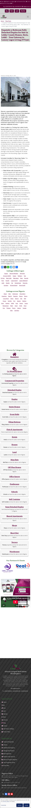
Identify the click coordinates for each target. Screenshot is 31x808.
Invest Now (6, 765)
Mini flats (15, 460)
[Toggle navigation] (28, 16)
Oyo (4, 308)
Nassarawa (6, 306)
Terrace (14, 542)
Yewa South (22, 285)
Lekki (3, 283)
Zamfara (16, 310)
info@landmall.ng (27, 6)
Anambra (4, 296)
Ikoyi (3, 280)
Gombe (10, 301)
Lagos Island (14, 280)
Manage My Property (9, 751)
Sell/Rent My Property (9, 748)
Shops (14, 525)
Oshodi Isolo (18, 283)
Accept (26, 805)
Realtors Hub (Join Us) (9, 756)
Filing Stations (14, 422)
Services (5, 720)
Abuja (5, 294)
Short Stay (14, 533)
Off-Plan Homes (14, 467)
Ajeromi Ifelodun (14, 273)
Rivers (14, 308)
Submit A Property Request (10, 759)
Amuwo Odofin (7, 276)
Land (17, 11)
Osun (25, 306)
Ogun (16, 306)
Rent (12, 11)
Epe (25, 276)
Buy (7, 11)
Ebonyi (17, 298)
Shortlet (23, 11)
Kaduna (24, 301)
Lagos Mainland (23, 280)
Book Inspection (7, 753)
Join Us (28, 1)
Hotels (14, 437)
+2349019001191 (17, 6)
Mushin (8, 283)
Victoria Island (13, 285)
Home (2, 21)
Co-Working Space (14, 371)
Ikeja (21, 278)
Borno (25, 296)
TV (12, 3)
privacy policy (6, 801)
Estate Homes (14, 407)
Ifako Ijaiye (16, 278)
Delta (12, 298)
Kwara (21, 303)
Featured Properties (8, 742)
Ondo (20, 306)
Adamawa (15, 294)
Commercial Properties (14, 381)
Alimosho (22, 273)
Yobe (11, 310)
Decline (19, 805)
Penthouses (14, 484)
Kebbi (12, 303)
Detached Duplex (14, 390)
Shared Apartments (14, 516)
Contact (5, 726)
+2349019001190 (16, 691)
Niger (11, 306)
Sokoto (19, 308)
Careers (5, 745)
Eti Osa (2, 278)
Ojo (12, 283)
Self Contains (14, 499)
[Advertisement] (15, 58)
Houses (14, 445)
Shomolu (25, 283)
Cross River (6, 298)
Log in (3, 1)
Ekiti (25, 298)
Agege (6, 273)
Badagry (20, 276)
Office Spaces (14, 476)
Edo (21, 298)
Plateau (9, 308)
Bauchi (10, 296)
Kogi (17, 303)
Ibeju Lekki (8, 278)
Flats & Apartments (14, 429)
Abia (9, 294)
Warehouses (14, 551)
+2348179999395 (9, 6)
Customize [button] (3, 805)
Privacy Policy (6, 732)
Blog (4, 723)
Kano (2, 303)
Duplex (14, 399)
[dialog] (15, 803)
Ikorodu (26, 278)
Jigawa (19, 301)
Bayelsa (15, 296)
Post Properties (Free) (20, 1)
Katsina (7, 303)
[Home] (4, 16)
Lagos (26, 303)
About (4, 717)
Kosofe (7, 280)
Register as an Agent (10, 1)
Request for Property (6, 3)
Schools (14, 492)
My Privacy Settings (9, 729)
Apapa (14, 276)
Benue (21, 296)
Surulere (6, 285)
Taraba (24, 308)
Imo (14, 301)
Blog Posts (8, 21)
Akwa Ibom (22, 294)
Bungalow (14, 357)
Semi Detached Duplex (14, 507)
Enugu (4, 301)
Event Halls (14, 414)
